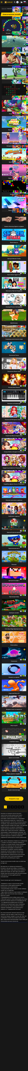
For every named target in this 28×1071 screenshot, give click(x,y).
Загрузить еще (14, 799)
